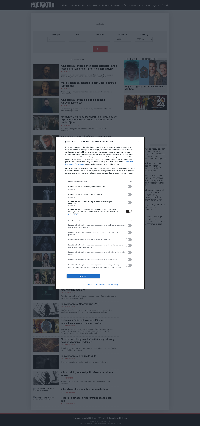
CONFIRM (83, 276)
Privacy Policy (113, 284)
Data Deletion (87, 284)
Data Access (100, 284)
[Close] (140, 141)
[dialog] (100, 213)
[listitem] (100, 181)
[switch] (129, 186)
